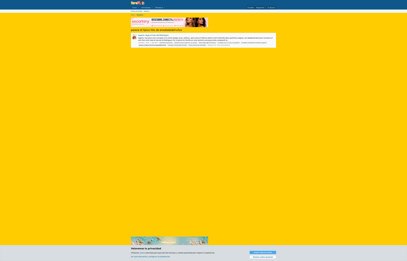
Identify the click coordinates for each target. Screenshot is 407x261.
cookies (142, 253)
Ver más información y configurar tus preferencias (150, 257)
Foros (134, 8)
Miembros (159, 8)
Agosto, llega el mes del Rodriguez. (153, 35)
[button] (138, 8)
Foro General (225, 45)
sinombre (141, 42)
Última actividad (136, 11)
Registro (146, 11)
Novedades (146, 8)
